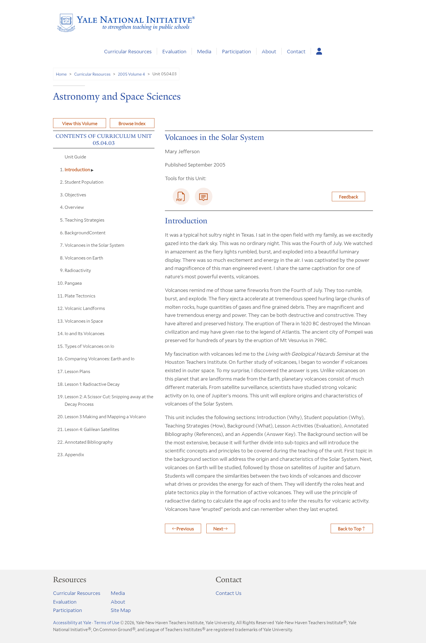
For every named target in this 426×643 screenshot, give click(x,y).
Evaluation (174, 51)
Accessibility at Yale (72, 622)
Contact (296, 51)
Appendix (74, 454)
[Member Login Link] (319, 51)
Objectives (75, 194)
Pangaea (73, 283)
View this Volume (79, 123)
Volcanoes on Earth (84, 258)
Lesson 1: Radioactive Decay (92, 384)
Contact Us (228, 592)
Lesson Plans (77, 371)
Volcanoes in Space (84, 321)
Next (218, 528)
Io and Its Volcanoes (84, 333)
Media (204, 51)
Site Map (121, 610)
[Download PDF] (181, 196)
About (269, 51)
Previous (185, 528)
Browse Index (132, 123)
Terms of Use (106, 622)
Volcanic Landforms (85, 308)
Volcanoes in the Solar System (94, 245)
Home (61, 74)
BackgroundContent (85, 232)
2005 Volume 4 (131, 74)
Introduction (78, 169)
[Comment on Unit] (203, 196)
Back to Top (349, 528)
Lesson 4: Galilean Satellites (92, 429)
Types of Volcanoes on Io (89, 346)
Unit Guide (75, 157)
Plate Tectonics (80, 296)
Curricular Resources (128, 51)
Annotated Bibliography (89, 442)
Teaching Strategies (84, 220)
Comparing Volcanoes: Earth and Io (99, 358)
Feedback (348, 196)
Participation (236, 51)
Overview (74, 207)
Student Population (84, 182)
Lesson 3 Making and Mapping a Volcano (105, 416)
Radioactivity (78, 270)
